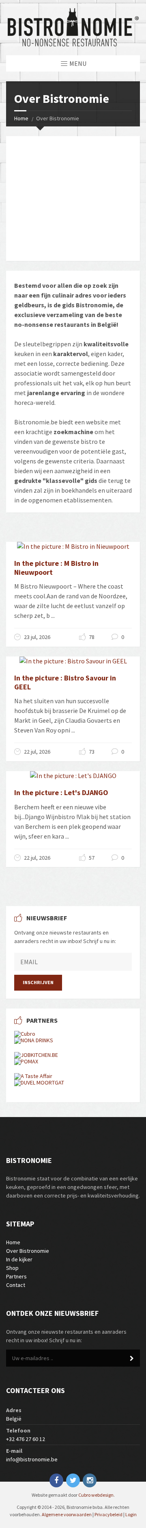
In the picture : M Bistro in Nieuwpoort (56, 568)
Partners (16, 1276)
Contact (15, 1285)
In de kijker (19, 1259)
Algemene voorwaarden (67, 1514)
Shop (12, 1268)
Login (131, 1514)
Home (21, 118)
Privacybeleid (108, 1514)
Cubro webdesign (96, 1495)
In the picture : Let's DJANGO (61, 792)
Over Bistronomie (27, 1250)
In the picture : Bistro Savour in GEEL (65, 682)
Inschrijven (38, 982)
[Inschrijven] (132, 1358)
